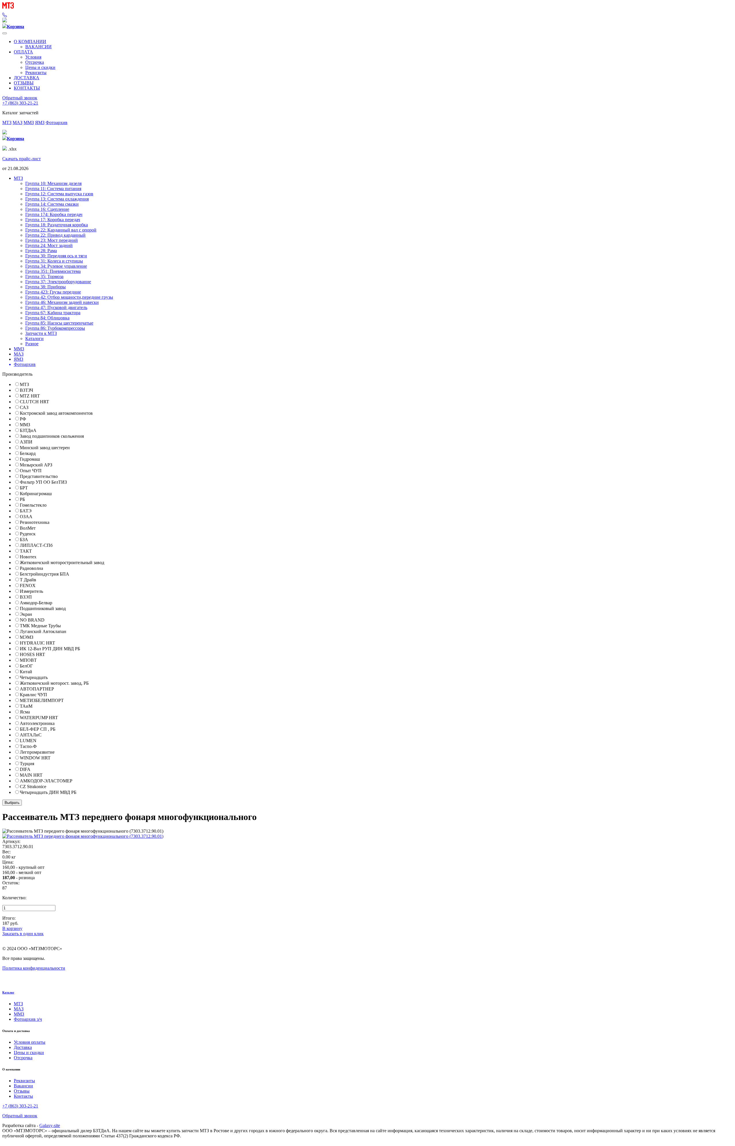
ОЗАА (26, 516)
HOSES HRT (32, 654)
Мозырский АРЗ (36, 464)
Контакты (23, 1096)
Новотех (28, 556)
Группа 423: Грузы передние (53, 292)
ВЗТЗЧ (26, 390)
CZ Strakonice (33, 786)
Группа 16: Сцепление (47, 209)
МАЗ (17, 122)
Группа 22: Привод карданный (55, 235)
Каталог (8, 992)
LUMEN (28, 740)
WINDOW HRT (35, 757)
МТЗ (6, 122)
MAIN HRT (31, 775)
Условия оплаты (29, 1042)
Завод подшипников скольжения (52, 436)
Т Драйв (28, 579)
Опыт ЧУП (31, 470)
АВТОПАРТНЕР (37, 688)
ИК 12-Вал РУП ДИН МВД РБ (50, 648)
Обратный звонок (19, 97)
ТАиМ (26, 706)
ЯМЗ (40, 122)
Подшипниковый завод (43, 608)
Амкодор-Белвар (36, 602)
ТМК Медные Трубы (40, 625)
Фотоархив (56, 122)
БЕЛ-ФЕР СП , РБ (37, 729)
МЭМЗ (26, 637)
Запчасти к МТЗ (41, 333)
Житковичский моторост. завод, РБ (54, 683)
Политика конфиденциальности (33, 968)
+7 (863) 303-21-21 (20, 103)
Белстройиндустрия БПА (44, 574)
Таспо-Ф (28, 746)
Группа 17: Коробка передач (52, 219)
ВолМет (28, 528)
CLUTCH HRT (34, 401)
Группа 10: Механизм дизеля (53, 183)
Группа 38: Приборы (45, 286)
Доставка (23, 1047)
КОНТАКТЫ (27, 88)
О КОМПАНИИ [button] (30, 41)
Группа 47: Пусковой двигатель (56, 307)
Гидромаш (30, 459)
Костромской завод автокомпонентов (56, 413)
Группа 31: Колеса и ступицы (54, 260)
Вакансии (23, 1085)
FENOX (28, 585)
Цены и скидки (40, 67)
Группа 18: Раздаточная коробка (56, 224)
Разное (31, 343)
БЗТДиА (28, 430)
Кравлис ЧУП (33, 694)
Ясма (25, 711)
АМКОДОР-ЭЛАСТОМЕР (46, 780)
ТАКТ (26, 551)
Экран (26, 614)
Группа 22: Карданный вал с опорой (60, 229)
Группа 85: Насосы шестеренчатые (59, 323)
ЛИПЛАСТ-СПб (36, 545)
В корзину (12, 928)
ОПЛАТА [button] (23, 51)
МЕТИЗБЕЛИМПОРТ (42, 700)
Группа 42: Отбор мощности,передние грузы (69, 297)
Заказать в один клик (23, 933)
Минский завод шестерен (45, 447)
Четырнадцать (34, 677)
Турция (27, 763)
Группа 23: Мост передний (51, 240)
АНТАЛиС (31, 734)
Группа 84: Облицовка (47, 317)
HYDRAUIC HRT (37, 642)
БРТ (24, 487)
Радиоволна (31, 568)
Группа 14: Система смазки (52, 204)
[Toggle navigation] (4, 33)
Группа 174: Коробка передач (53, 214)
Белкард (28, 453)
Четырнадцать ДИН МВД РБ (48, 792)
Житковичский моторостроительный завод (62, 562)
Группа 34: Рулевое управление (56, 266)
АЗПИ (26, 441)
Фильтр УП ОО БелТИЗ (43, 482)
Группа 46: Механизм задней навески (62, 302)
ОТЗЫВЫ (24, 82)
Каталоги (34, 338)
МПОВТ (28, 660)
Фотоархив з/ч (28, 1019)
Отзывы (22, 1091)
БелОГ (26, 665)
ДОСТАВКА (26, 77)
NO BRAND (32, 620)
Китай (26, 671)
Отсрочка (34, 62)
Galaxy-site (49, 1125)
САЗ (24, 407)
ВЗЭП (26, 597)
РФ (23, 418)
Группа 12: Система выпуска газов (59, 193)
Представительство (39, 476)
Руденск (28, 533)
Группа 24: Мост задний (49, 245)
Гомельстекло (33, 505)
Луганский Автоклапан (43, 631)
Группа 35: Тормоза (44, 276)
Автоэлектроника (37, 723)
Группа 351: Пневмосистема (53, 271)
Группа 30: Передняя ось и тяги (56, 255)
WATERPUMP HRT (39, 717)
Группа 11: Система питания (53, 188)
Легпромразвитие (37, 752)
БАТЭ (26, 510)
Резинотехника (34, 522)
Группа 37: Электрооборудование (58, 281)
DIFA (25, 769)
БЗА (24, 539)
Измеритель (31, 591)
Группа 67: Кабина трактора (52, 312)
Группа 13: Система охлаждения (57, 198)
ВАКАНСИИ (38, 46)
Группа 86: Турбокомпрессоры (55, 328)
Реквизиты (36, 72)
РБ (22, 499)
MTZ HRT (30, 395)
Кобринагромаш (36, 493)
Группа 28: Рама (41, 250)
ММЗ (29, 122)
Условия (33, 57)
